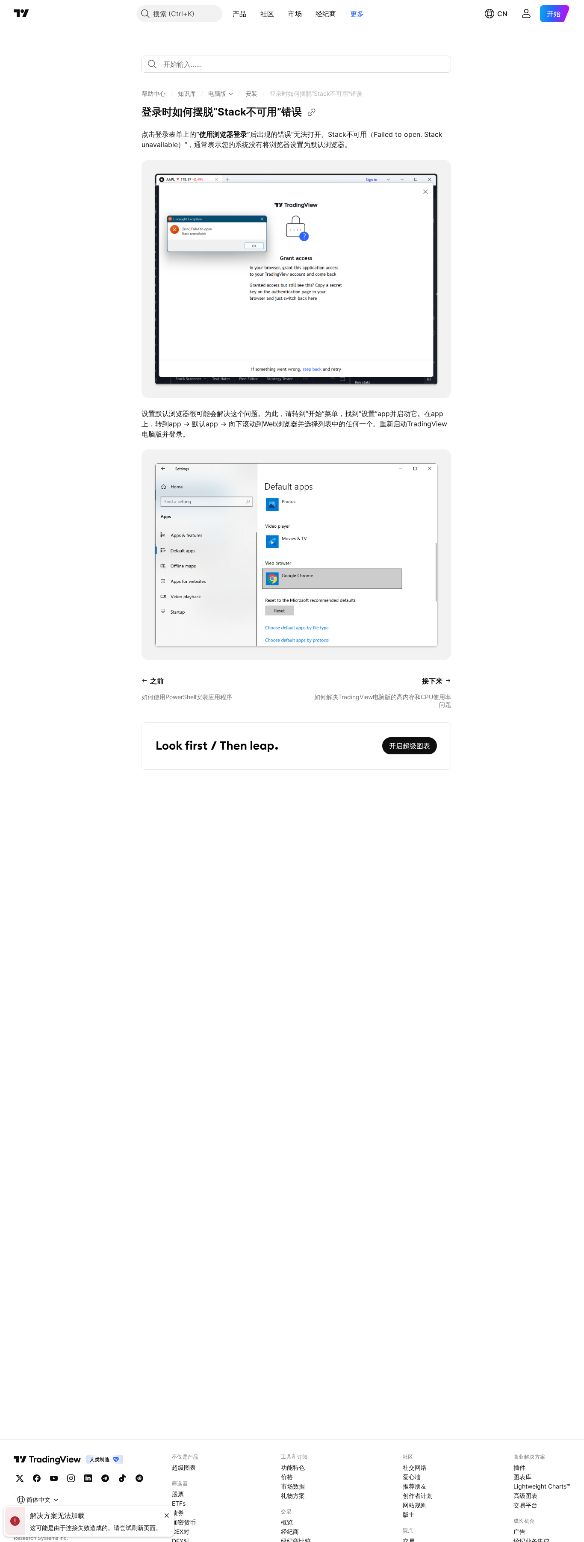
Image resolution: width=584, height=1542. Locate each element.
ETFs (179, 1503)
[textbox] (299, 64)
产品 (240, 13)
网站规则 (415, 1505)
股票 (178, 1494)
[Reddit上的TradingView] (139, 1478)
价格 (287, 1476)
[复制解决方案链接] (311, 112)
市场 (295, 13)
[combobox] (296, 64)
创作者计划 (418, 1495)
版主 (409, 1514)
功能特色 (293, 1467)
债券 (178, 1512)
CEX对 (180, 1531)
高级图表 (525, 1495)
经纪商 (326, 13)
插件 (519, 1467)
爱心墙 (412, 1476)
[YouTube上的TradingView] (54, 1478)
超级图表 (184, 1467)
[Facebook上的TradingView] (37, 1478)
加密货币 (184, 1522)
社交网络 (415, 1467)
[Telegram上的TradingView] (105, 1478)
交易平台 (525, 1505)
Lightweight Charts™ (541, 1486)
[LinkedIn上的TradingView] (88, 1478)
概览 (287, 1522)
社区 (267, 13)
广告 (519, 1531)
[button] (253, 13)
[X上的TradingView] (20, 1478)
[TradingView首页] (21, 14)
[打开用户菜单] (526, 13)
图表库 (522, 1476)
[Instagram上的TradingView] (71, 1478)
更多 (357, 13)
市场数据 (293, 1486)
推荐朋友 (415, 1486)
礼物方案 (293, 1495)
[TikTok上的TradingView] (122, 1478)
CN (502, 13)
